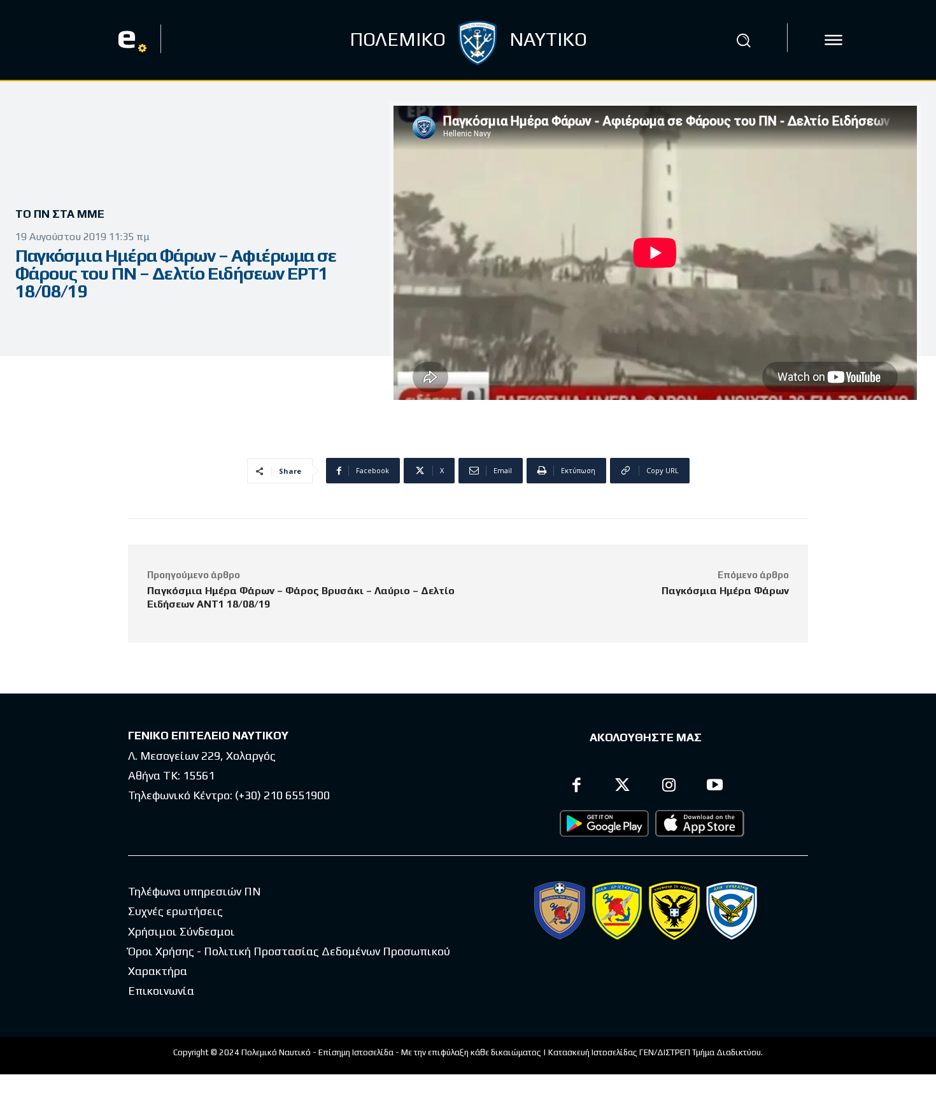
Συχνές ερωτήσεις (175, 911)
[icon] (833, 40)
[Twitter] (623, 787)
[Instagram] (669, 787)
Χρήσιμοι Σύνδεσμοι (181, 931)
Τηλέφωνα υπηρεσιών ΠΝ (194, 891)
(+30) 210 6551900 (282, 795)
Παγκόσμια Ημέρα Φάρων (725, 591)
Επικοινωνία (161, 990)
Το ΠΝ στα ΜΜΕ (59, 213)
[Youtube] (715, 787)
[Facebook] (577, 787)
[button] (744, 40)
